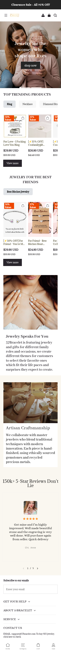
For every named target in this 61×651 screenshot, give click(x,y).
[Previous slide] (23, 568)
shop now (30, 65)
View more (12, 163)
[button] (5, 15)
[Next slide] (37, 568)
